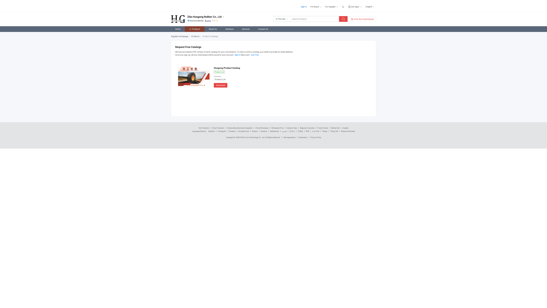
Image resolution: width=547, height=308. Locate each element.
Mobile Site (335, 128)
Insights (345, 128)
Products (196, 29)
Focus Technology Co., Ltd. (254, 137)
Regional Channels (307, 128)
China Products (218, 128)
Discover (246, 29)
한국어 (292, 131)
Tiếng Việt (334, 131)
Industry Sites (292, 128)
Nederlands (274, 131)
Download (220, 85)
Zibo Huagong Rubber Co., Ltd (204, 16)
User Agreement (289, 137)
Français (232, 131)
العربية (284, 131)
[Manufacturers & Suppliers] (189, 5)
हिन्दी (307, 131)
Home (177, 29)
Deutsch (264, 131)
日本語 (300, 131)
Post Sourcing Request (364, 19)
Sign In (304, 6)
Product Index (322, 128)
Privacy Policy (315, 137)
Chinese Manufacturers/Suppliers (239, 128)
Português (222, 131)
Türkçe (324, 131)
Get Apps (355, 6)
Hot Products (204, 128)
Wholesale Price (277, 128)
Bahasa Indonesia (348, 131)
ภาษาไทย (315, 131)
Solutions (229, 29)
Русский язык (243, 131)
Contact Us (263, 29)
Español (211, 131)
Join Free (255, 54)
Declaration (303, 137)
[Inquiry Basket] (343, 6)
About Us (213, 29)
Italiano (255, 131)
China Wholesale (261, 128)
